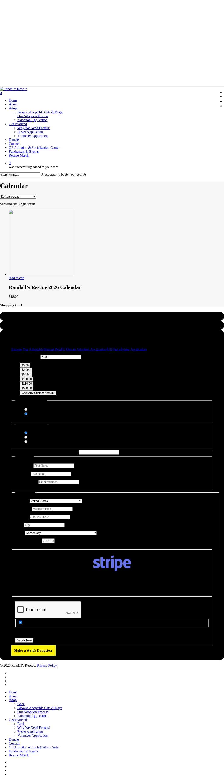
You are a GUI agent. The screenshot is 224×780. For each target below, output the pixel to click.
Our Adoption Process (33, 712)
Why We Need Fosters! (34, 727)
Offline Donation (40, 442)
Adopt (13, 700)
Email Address (26, 482)
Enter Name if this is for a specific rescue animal (44, 452)
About (13, 696)
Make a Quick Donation (33, 650)
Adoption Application (32, 716)
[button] (36, 349)
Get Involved (18, 720)
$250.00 (27, 383)
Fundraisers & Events (23, 751)
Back (21, 704)
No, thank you (39, 414)
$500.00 (27, 388)
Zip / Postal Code (28, 540)
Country (22, 501)
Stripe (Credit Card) (42, 433)
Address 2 (22, 517)
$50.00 (26, 374)
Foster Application (30, 731)
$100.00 (27, 379)
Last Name (23, 473)
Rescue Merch (19, 755)
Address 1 (23, 508)
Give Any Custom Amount (38, 392)
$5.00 (25, 365)
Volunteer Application (33, 735)
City (19, 525)
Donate (14, 739)
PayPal (33, 437)
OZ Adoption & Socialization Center (34, 747)
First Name (24, 465)
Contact (14, 743)
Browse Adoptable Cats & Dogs (40, 708)
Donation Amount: (27, 357)
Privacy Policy (47, 665)
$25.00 (26, 370)
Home (13, 692)
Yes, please (36, 410)
